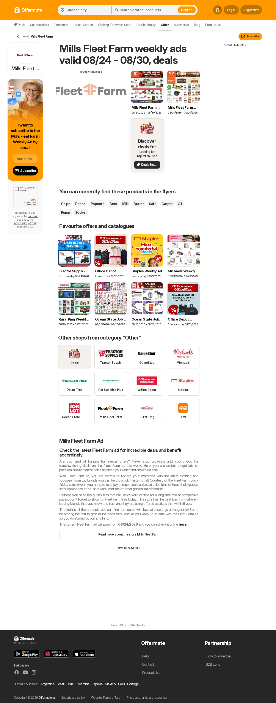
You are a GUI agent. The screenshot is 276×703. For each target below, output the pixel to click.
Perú (121, 684)
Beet (113, 204)
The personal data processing (146, 697)
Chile (69, 684)
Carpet (167, 204)
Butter (139, 204)
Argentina (47, 684)
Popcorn (97, 204)
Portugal (133, 684)
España (97, 684)
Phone (80, 204)
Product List (213, 25)
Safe (152, 204)
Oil (180, 204)
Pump (65, 212)
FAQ (145, 656)
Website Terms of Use (106, 697)
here (182, 524)
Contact (148, 664)
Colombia (82, 684)
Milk (125, 204)
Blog (197, 25)
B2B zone (213, 664)
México (110, 684)
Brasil (60, 684)
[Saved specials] (217, 9)
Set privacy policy (73, 697)
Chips (65, 204)
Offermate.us (47, 697)
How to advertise (218, 656)
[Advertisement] (91, 104)
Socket (80, 212)
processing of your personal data (25, 224)
